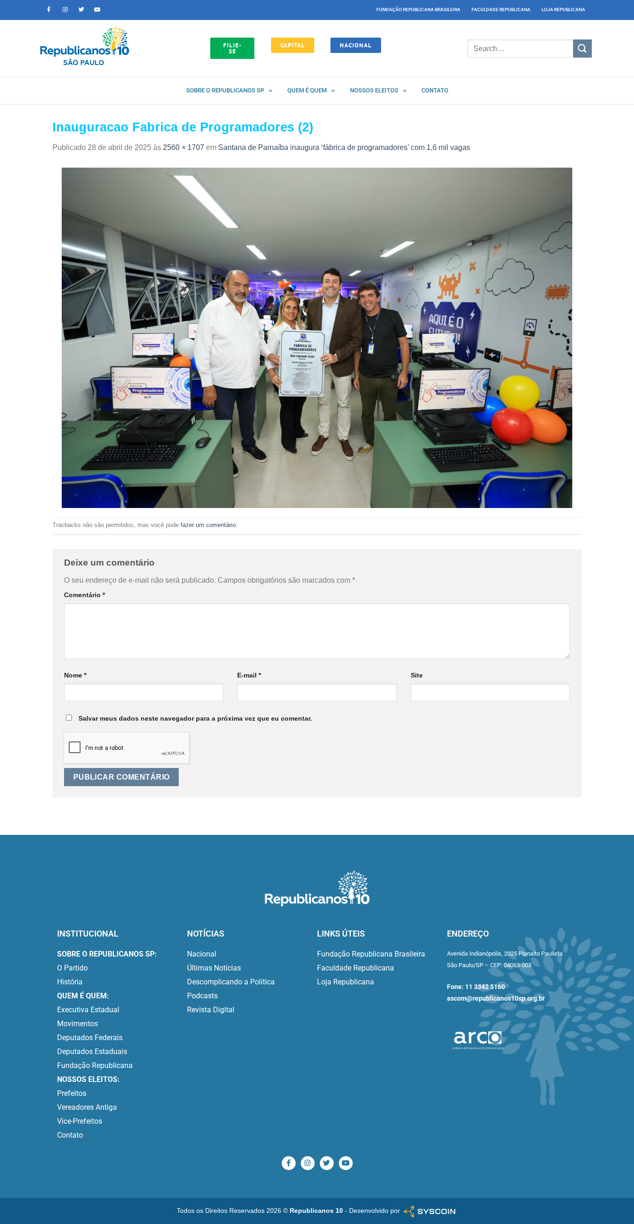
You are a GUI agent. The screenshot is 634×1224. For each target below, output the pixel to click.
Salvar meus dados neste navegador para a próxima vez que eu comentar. (195, 718)
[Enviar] (582, 48)
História (70, 981)
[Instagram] (65, 9)
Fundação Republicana (95, 1065)
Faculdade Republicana (501, 9)
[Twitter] (81, 9)
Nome (75, 675)
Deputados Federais (90, 1037)
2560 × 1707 (183, 147)
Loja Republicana (563, 9)
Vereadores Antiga (87, 1107)
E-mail (249, 675)
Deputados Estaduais (92, 1051)
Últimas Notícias (214, 968)
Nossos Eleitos (374, 90)
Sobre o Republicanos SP (225, 90)
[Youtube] (97, 9)
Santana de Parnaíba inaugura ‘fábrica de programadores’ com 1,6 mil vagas (344, 147)
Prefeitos (71, 1093)
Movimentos (77, 1023)
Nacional (201, 954)
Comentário (84, 595)
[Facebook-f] (48, 9)
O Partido (72, 968)
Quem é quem (307, 90)
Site (417, 675)
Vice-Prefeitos (79, 1121)
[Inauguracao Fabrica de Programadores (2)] (317, 337)
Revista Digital (210, 1009)
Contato (434, 90)
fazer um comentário (208, 524)
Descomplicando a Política (231, 981)
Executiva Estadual (88, 1009)
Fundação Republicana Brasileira (418, 9)
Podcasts (202, 995)
